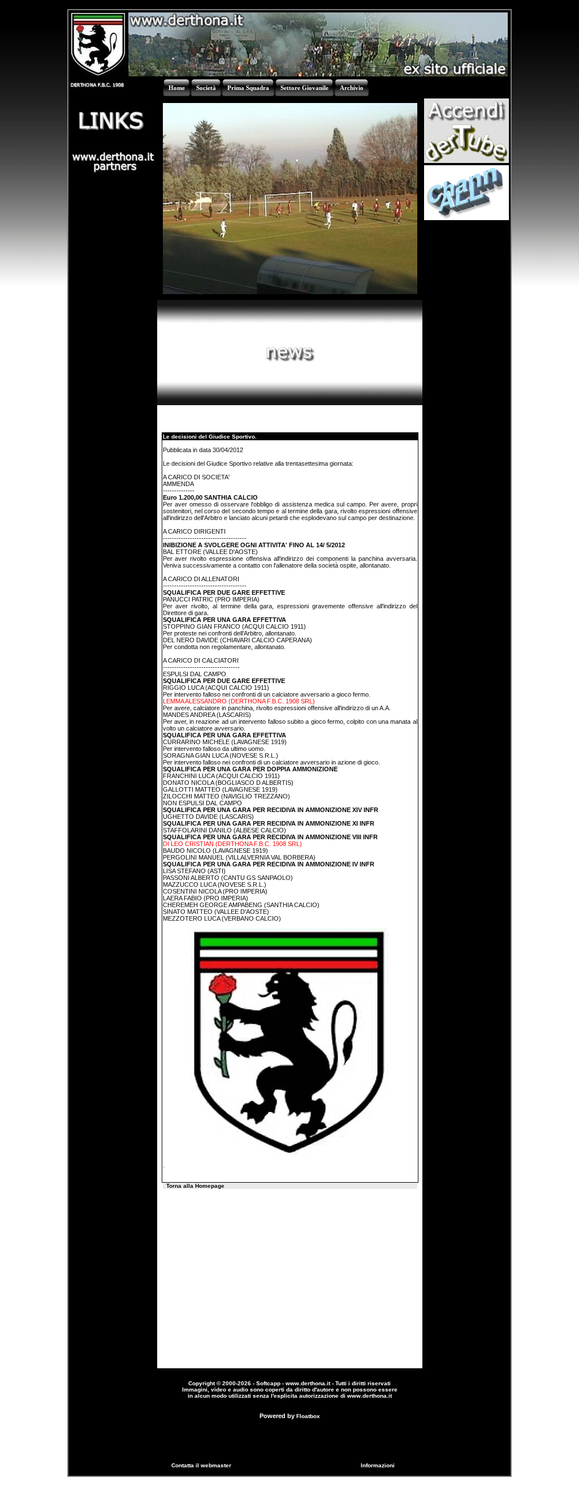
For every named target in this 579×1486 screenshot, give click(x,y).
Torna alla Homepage (195, 1186)
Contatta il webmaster (201, 1465)
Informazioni (378, 1465)
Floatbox (308, 1416)
